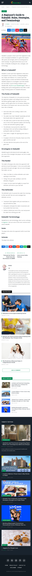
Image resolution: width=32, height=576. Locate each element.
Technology (6, 440)
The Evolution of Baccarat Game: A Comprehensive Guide (12, 361)
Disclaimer (13, 567)
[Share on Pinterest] (17, 30)
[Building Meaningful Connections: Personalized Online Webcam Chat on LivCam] (6, 410)
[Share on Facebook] (9, 30)
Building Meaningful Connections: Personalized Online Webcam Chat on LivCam (21, 409)
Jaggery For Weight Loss (10, 548)
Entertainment (6, 495)
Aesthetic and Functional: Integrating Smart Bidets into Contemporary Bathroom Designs (20, 384)
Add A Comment (16, 370)
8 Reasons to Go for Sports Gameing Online (14, 313)
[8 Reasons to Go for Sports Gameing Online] (16, 303)
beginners (5, 222)
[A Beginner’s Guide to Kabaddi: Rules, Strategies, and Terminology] (16, 43)
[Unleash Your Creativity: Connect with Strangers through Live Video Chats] (6, 402)
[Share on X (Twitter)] (13, 30)
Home (6, 565)
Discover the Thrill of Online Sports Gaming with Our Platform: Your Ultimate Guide (16, 337)
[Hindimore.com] (16, 2)
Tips (4, 471)
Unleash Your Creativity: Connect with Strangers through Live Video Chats (21, 400)
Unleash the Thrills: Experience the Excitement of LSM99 (9, 257)
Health (5, 545)
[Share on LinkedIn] (21, 30)
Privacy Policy (13, 565)
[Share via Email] (25, 30)
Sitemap (20, 567)
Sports (4, 11)
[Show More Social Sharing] (28, 30)
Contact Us (22, 565)
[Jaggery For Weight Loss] (16, 538)
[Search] (29, 2)
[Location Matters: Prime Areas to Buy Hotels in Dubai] (6, 394)
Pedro (7, 24)
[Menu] (3, 2)
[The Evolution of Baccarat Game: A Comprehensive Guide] (16, 351)
